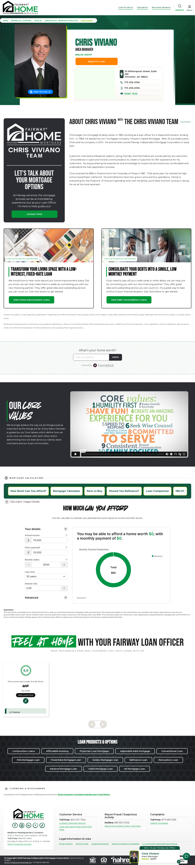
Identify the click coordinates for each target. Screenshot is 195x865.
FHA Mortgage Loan (28, 760)
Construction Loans (23, 751)
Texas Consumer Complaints (125, 844)
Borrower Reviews (161, 7)
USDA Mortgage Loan (100, 768)
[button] (28, 564)
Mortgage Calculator (66, 491)
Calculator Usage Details (25, 501)
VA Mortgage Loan (134, 768)
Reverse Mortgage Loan (63, 768)
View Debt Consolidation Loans (129, 299)
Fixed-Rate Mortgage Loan (66, 760)
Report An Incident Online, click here (123, 826)
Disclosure (81, 598)
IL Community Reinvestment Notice (159, 844)
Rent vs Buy (94, 491)
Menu (189, 10)
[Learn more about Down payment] (66, 547)
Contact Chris (34, 214)
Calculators (142, 7)
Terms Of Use (82, 844)
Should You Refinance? (124, 491)
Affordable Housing (57, 751)
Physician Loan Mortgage (94, 751)
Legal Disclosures (100, 844)
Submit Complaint (159, 823)
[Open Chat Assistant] (186, 856)
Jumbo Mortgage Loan (105, 760)
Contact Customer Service (72, 823)
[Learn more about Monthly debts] (66, 559)
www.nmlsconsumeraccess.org (18, 862)
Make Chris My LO (42, 92)
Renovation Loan (168, 760)
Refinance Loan (138, 760)
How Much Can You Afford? (28, 491)
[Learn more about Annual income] (66, 535)
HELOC (180, 491)
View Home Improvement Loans (31, 299)
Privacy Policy (66, 844)
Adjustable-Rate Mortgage (135, 751)
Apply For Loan (96, 61)
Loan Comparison (157, 491)
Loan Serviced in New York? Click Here (75, 828)
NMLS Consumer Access (19, 844)
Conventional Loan (172, 751)
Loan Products (125, 7)
